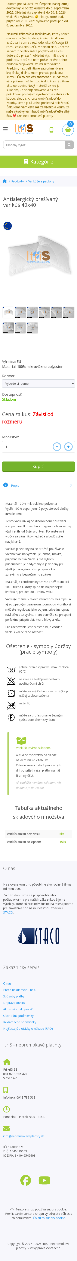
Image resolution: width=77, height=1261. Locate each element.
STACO (8, 912)
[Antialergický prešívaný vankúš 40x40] (38, 257)
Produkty (17, 181)
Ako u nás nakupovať (17, 1009)
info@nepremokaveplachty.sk (23, 1136)
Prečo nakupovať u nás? (19, 990)
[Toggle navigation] (5, 129)
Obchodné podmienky (18, 1016)
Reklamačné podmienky (19, 1022)
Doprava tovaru (14, 1003)
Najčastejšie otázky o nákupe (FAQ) (28, 1028)
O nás (7, 983)
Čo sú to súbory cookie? (49, 1218)
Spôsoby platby (13, 996)
